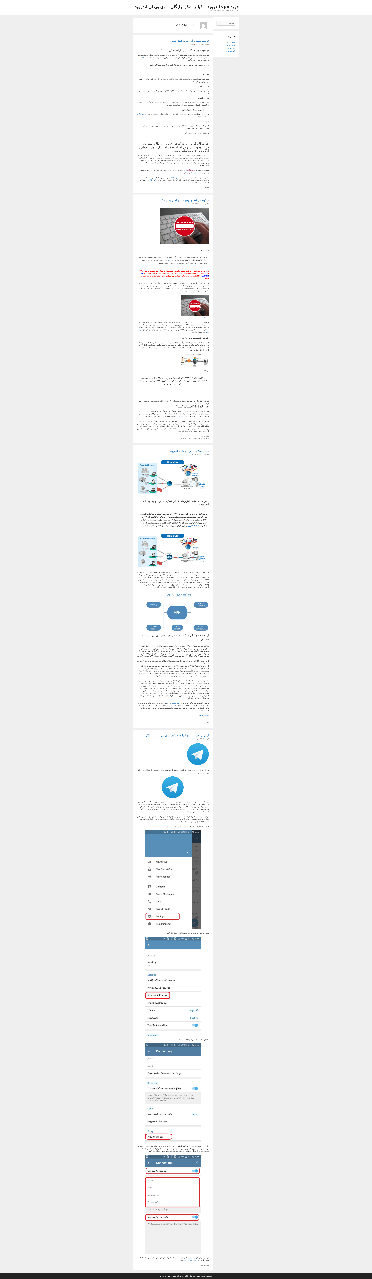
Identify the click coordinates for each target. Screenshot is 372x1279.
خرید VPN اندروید (194, 525)
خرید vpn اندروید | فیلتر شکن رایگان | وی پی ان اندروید (187, 6)
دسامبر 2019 (230, 42)
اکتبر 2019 (231, 48)
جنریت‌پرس (163, 1276)
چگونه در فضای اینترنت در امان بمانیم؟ (185, 200)
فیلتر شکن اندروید (173, 703)
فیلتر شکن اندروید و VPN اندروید (189, 451)
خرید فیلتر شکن (181, 416)
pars (205, 188)
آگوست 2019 (230, 51)
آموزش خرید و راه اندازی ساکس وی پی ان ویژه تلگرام (176, 735)
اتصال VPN (167, 260)
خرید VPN (145, 57)
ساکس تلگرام (141, 114)
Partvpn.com (204, 715)
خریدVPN (184, 438)
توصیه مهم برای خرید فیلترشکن (189, 41)
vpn (205, 438)
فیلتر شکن (204, 436)
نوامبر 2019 (231, 45)
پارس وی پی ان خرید (190, 1260)
